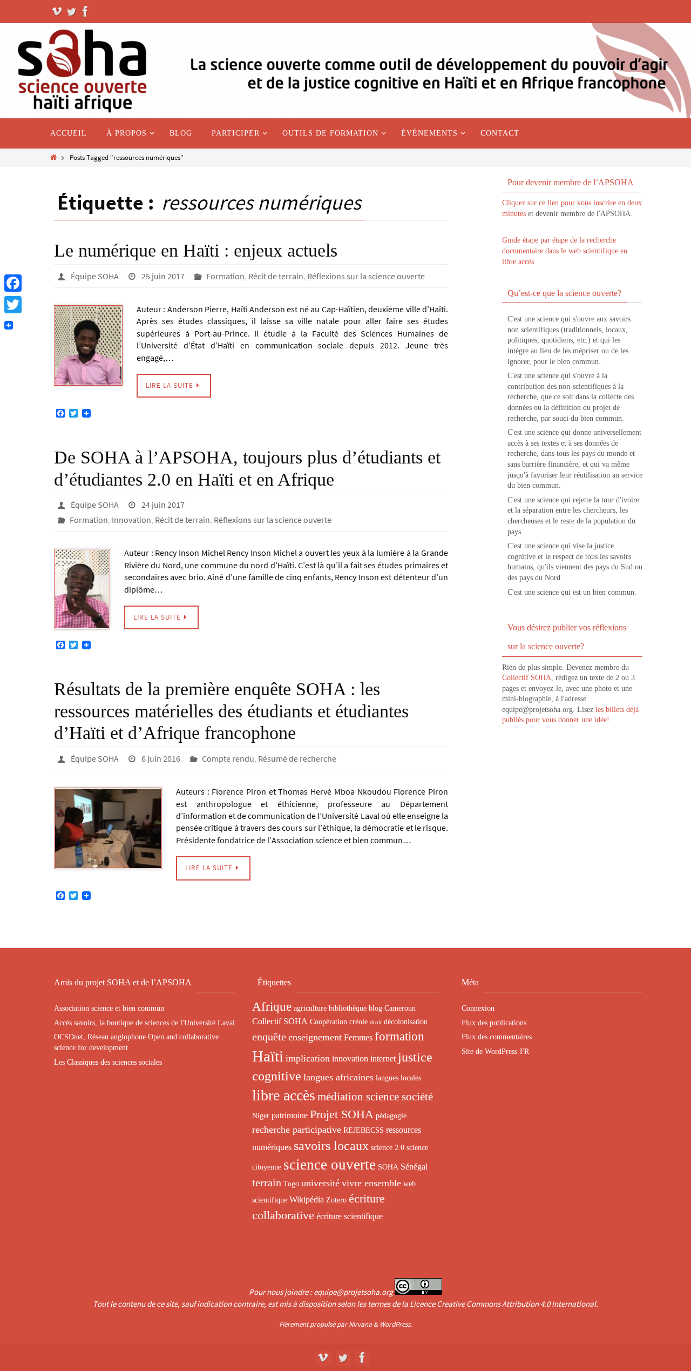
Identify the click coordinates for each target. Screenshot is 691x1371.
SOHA (388, 1166)
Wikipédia (306, 1199)
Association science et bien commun (109, 1008)
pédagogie (391, 1115)
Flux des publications (494, 1023)
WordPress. (396, 1324)
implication (308, 1058)
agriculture (310, 1008)
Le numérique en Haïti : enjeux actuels (195, 250)
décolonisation (406, 1021)
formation (399, 1036)
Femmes (358, 1037)
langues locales (398, 1077)
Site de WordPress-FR (495, 1051)
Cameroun (400, 1008)
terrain (266, 1182)
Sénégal (414, 1166)
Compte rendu (228, 758)
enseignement (315, 1037)
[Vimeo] (57, 11)
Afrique (272, 1006)
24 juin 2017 (163, 504)
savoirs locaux (331, 1146)
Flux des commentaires (497, 1037)
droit (376, 1022)
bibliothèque (348, 1008)
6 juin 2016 (160, 758)
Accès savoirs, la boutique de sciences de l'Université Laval (144, 1023)
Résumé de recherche (297, 758)
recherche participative (296, 1129)
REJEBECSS (363, 1130)
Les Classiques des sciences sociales (108, 1062)
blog (375, 1008)
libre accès (283, 1095)
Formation (225, 276)
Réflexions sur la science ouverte (366, 276)
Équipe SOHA (95, 276)
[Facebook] (85, 11)
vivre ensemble (371, 1183)
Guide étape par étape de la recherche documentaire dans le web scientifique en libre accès (564, 250)
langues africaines (338, 1077)
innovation (350, 1058)
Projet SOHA (342, 1114)
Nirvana (360, 1324)
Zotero (336, 1199)
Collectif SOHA (526, 678)
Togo (291, 1183)
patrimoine (290, 1115)
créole (358, 1021)
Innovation (131, 519)
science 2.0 (387, 1147)
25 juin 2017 (163, 276)
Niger (260, 1115)
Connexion (478, 1008)
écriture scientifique (349, 1216)
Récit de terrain (275, 276)
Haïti (267, 1056)
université (320, 1183)
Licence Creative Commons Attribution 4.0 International (503, 1304)
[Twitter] (71, 11)
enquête (269, 1037)
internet (383, 1058)
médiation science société (375, 1096)
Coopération (328, 1021)
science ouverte (329, 1165)
